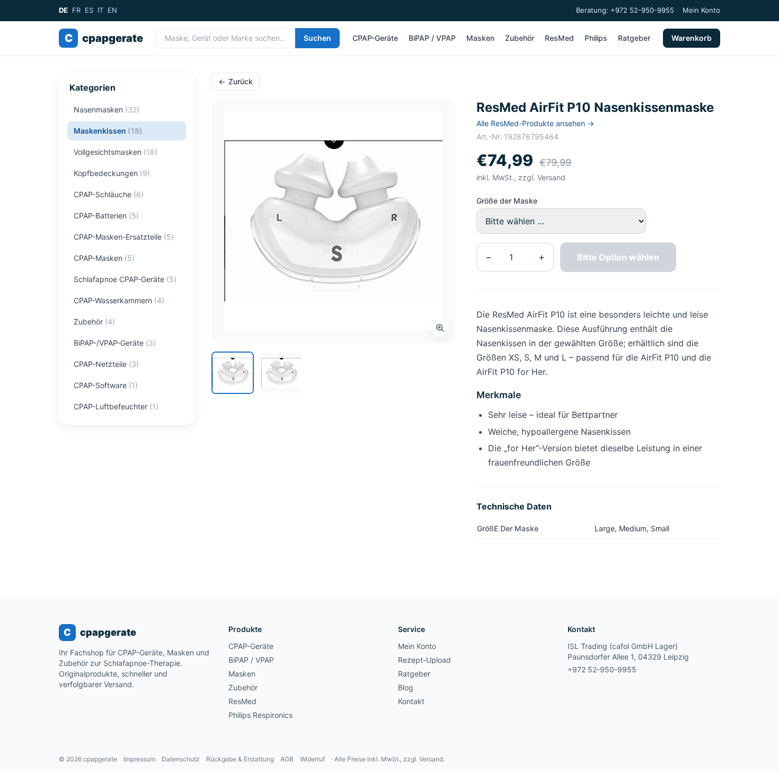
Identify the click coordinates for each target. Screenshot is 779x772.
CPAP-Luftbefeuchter (116, 406)
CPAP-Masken (104, 257)
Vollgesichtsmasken (115, 151)
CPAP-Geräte (375, 37)
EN (112, 10)
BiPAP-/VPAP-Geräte (115, 342)
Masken (480, 37)
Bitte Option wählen (618, 257)
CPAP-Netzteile (106, 364)
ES (89, 10)
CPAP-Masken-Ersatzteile (124, 236)
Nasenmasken (106, 109)
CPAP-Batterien (106, 215)
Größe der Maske (506, 200)
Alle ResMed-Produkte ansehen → (535, 123)
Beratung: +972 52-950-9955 (625, 10)
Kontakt (411, 701)
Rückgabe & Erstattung (240, 759)
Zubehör (519, 37)
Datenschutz (181, 759)
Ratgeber (634, 37)
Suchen (317, 37)
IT (100, 10)
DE (63, 10)
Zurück (235, 81)
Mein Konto (701, 10)
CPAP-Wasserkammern (119, 300)
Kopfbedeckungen (112, 173)
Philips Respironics (260, 715)
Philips (596, 37)
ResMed (559, 37)
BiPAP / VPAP (432, 37)
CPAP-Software (106, 385)
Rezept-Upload (424, 659)
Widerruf (312, 759)
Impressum (139, 759)
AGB (287, 759)
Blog (405, 687)
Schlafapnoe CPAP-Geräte (125, 279)
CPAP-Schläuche (109, 194)
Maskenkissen (108, 130)
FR (76, 10)
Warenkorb (691, 37)
